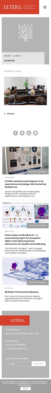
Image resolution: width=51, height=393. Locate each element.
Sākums (7, 56)
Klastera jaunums (37, 172)
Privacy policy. (25, 385)
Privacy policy (11, 341)
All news (17, 56)
